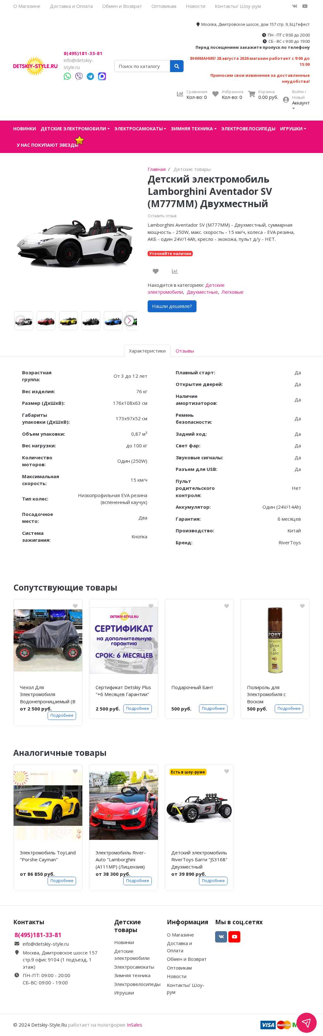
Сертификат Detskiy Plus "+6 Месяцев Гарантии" (123, 691)
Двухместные (202, 292)
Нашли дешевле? (172, 306)
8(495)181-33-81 (83, 53)
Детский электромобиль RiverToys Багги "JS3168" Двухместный (199, 859)
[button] (129, 321)
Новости (195, 6)
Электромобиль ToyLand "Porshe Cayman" (48, 856)
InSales (134, 1025)
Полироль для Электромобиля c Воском (266, 694)
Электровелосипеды (248, 129)
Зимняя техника (192, 129)
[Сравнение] (175, 271)
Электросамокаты (139, 129)
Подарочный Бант (192, 687)
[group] (23, 320)
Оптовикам (163, 6)
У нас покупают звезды (47, 145)
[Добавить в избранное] (156, 271)
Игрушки (291, 129)
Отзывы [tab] (185, 351)
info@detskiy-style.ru (46, 944)
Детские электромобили (73, 129)
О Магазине (26, 6)
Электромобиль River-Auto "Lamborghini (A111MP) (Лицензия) (121, 859)
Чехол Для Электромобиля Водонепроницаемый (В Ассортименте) (47, 694)
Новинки (24, 129)
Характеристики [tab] (147, 351)
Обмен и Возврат (122, 6)
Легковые (232, 292)
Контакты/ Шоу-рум (238, 6)
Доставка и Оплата (71, 6)
